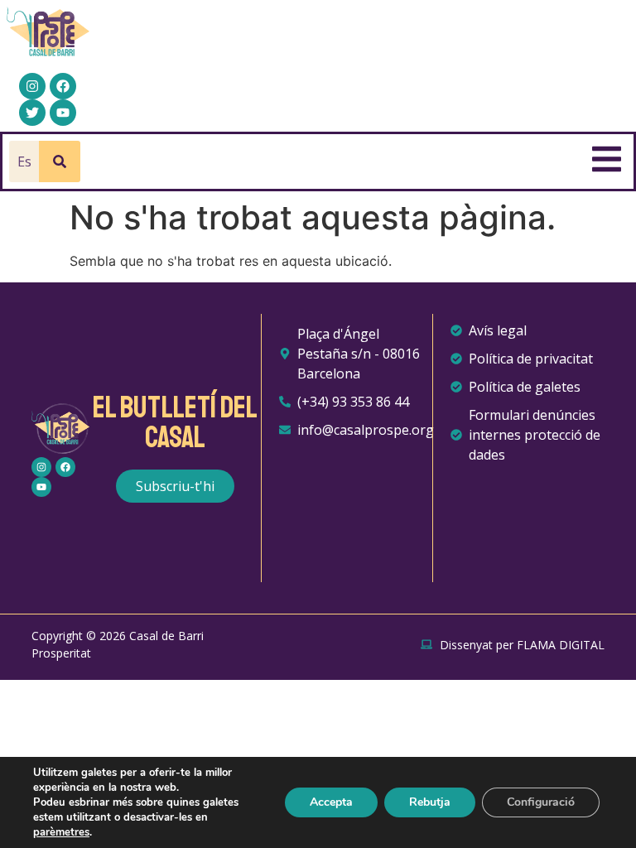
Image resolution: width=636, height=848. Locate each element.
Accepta (331, 802)
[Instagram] (32, 86)
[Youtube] (63, 112)
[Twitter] (32, 112)
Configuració (541, 802)
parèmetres (61, 832)
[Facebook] (63, 86)
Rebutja (429, 802)
